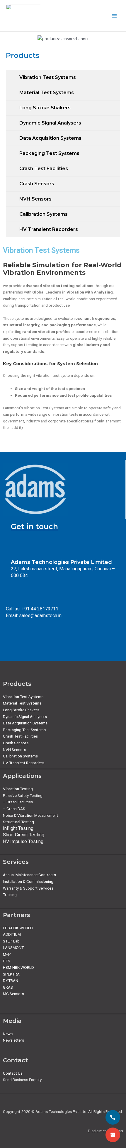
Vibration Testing (18, 788)
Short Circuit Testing (23, 835)
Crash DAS (15, 808)
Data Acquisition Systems (25, 723)
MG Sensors (13, 993)
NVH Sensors (14, 749)
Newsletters (13, 1040)
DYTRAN (10, 980)
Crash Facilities (19, 802)
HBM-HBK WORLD (18, 967)
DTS (6, 961)
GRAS (8, 987)
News (8, 1033)
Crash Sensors (15, 742)
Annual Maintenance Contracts (29, 874)
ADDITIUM (12, 934)
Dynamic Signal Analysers (25, 716)
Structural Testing (18, 821)
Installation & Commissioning (28, 881)
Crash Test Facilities (20, 736)
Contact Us (13, 1073)
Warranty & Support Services (28, 888)
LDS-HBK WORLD (18, 928)
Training (10, 894)
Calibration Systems (20, 756)
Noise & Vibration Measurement (30, 815)
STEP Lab (11, 941)
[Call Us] (112, 1117)
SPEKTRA (11, 974)
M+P (7, 954)
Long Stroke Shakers (21, 709)
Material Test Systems (22, 703)
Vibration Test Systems (23, 696)
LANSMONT (13, 947)
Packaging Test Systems (24, 729)
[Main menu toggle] (114, 16)
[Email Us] (112, 1135)
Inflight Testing (18, 828)
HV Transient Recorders (23, 762)
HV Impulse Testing (23, 841)
